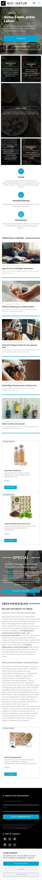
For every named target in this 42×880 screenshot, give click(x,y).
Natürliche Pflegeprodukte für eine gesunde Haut (19, 346)
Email (5, 807)
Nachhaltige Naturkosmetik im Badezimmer (19, 385)
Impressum (30, 857)
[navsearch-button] (40, 3)
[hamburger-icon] (34, 3)
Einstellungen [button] (21, 874)
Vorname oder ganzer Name (12, 801)
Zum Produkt (10, 487)
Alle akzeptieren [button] (21, 863)
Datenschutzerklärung (21, 828)
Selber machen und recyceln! (13, 424)
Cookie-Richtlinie (21, 857)
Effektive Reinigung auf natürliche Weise (18, 307)
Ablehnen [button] (21, 869)
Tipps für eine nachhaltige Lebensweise (17, 268)
